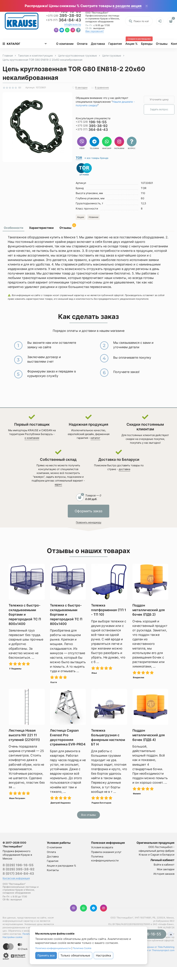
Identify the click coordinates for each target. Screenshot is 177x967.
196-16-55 (91, 122)
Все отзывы (88, 814)
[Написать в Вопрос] (78, 30)
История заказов (163, 873)
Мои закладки (165, 869)
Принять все (46, 955)
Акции (80, 217)
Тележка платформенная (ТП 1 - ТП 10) (108, 609)
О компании (64, 43)
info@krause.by (72, 24)
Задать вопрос (159, 109)
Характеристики (41, 228)
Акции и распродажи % (61, 865)
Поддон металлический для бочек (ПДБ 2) (148, 609)
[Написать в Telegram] (61, 30)
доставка (124, 469)
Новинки (93, 217)
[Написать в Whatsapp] (67, 30)
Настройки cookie (12, 937)
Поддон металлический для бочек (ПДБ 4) (148, 735)
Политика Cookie (82, 948)
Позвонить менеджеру (88, 522)
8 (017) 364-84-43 (18, 874)
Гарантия (115, 43)
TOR (79, 158)
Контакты (53, 870)
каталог (95, 438)
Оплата (82, 43)
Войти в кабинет (164, 864)
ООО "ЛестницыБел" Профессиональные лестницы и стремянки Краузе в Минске (102, 15)
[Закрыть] (147, 6)
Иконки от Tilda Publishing (160, 947)
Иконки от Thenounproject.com (157, 950)
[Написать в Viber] (56, 30)
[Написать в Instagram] (73, 30)
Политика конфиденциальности (53, 948)
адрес (58, 484)
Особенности (13, 228)
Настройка (103, 955)
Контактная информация (16, 878)
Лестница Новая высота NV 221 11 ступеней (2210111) (24, 735)
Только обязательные (75, 955)
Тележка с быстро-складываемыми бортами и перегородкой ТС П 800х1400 (25, 614)
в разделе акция (127, 6)
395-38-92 (63, 15)
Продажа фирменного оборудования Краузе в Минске (17, 854)
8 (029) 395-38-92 (18, 869)
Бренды (146, 43)
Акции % (132, 42)
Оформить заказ (88, 511)
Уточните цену (159, 99)
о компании (32, 438)
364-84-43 (63, 20)
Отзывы (161, 43)
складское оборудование (99, 21)
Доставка (98, 43)
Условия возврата (102, 847)
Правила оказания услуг (106, 852)
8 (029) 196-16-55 (18, 865)
